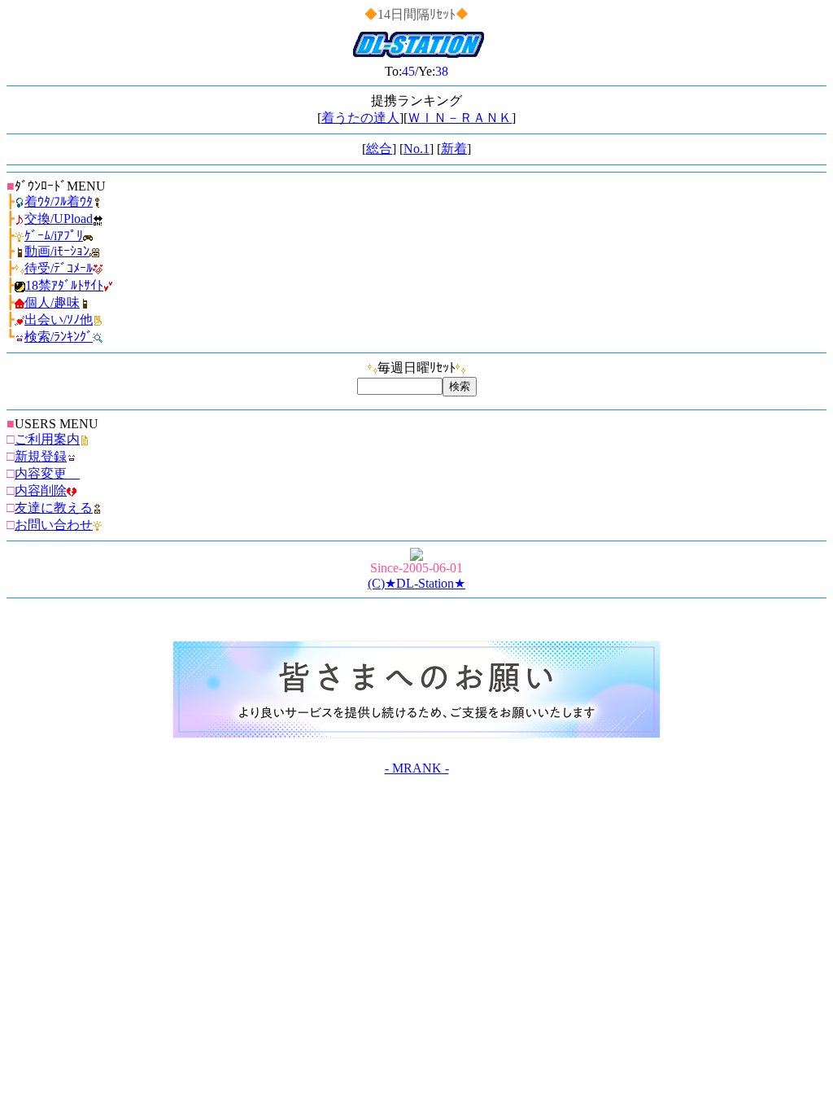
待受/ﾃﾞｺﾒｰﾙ (58, 268)
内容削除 (41, 490)
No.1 (416, 148)
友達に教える (54, 507)
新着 (454, 148)
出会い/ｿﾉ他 (58, 319)
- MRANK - (417, 768)
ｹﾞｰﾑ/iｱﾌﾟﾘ (53, 236)
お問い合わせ (54, 525)
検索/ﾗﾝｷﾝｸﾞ (58, 337)
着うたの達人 (360, 118)
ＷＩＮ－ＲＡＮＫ (460, 118)
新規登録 (41, 456)
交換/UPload (58, 218)
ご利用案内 (47, 439)
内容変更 (47, 473)
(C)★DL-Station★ (416, 583)
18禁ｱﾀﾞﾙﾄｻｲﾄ (64, 285)
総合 (379, 148)
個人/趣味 (52, 302)
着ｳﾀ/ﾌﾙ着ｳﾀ (58, 201)
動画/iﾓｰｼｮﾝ (56, 251)
